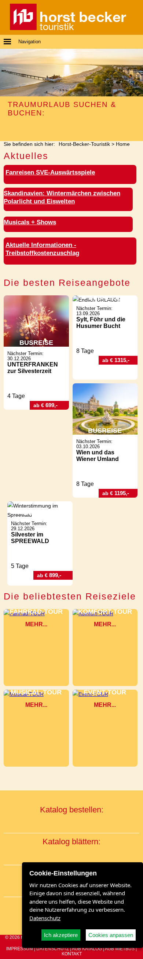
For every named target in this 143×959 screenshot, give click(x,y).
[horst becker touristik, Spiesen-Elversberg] (68, 28)
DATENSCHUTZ (52, 948)
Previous (6, 72)
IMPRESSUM (19, 948)
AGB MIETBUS (120, 948)
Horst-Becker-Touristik (84, 144)
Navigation (29, 41)
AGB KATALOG (87, 948)
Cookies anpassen (110, 935)
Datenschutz (44, 918)
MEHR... (36, 624)
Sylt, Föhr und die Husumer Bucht (100, 322)
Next (136, 72)
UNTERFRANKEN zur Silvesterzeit (32, 367)
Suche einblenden (35, 127)
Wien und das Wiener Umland (97, 455)
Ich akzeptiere (61, 935)
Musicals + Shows (30, 222)
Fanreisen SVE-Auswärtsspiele (50, 172)
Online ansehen (68, 855)
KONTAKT (72, 953)
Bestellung (68, 823)
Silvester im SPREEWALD (30, 537)
